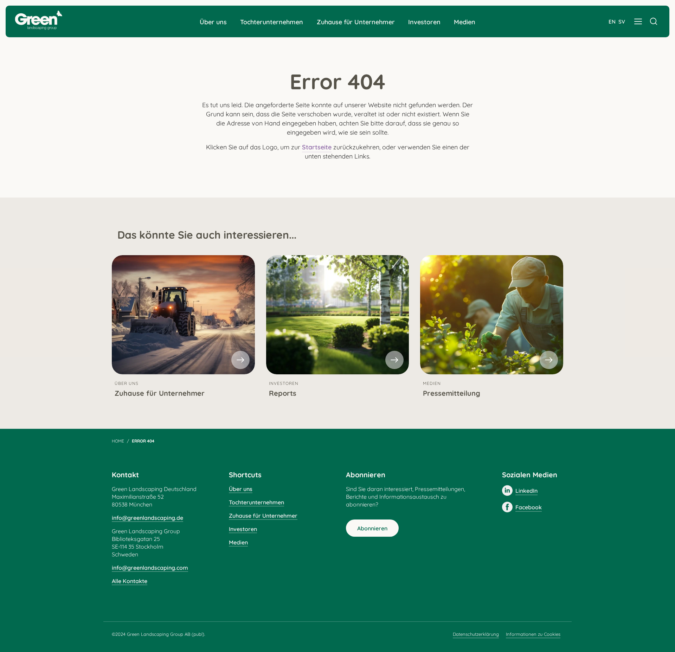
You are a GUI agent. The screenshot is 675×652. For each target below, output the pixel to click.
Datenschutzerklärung (476, 634)
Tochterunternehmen (271, 22)
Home (118, 441)
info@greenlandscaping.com (150, 567)
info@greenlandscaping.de (147, 517)
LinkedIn (526, 490)
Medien (464, 22)
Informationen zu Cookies (533, 634)
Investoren (424, 22)
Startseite (317, 147)
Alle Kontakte (129, 581)
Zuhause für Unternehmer (356, 22)
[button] (638, 21)
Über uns (213, 22)
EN (612, 21)
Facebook (528, 507)
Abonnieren (372, 528)
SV (621, 21)
